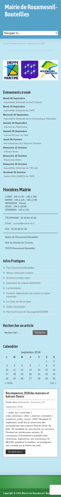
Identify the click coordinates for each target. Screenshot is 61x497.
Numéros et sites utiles (18, 278)
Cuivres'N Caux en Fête (16, 135)
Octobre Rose (11, 151)
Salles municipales (15, 306)
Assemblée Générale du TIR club (21, 168)
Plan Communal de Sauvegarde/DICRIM (27, 311)
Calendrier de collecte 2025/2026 (23, 283)
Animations (23, 402)
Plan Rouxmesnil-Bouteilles (20, 267)
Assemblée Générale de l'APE (19, 110)
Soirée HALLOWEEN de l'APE (19, 176)
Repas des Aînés (12, 159)
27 (30, 378)
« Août (7, 383)
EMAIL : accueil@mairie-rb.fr (19, 223)
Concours (36, 402)
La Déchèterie (13, 288)
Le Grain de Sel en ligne (18, 301)
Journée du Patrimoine (15, 127)
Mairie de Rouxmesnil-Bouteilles (31, 10)
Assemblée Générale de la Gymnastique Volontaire (30, 118)
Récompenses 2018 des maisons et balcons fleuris (27, 394)
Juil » (54, 383)
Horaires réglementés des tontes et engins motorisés (28, 295)
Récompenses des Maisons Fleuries (22, 143)
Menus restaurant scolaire (19, 273)
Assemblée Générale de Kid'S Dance (23, 102)
